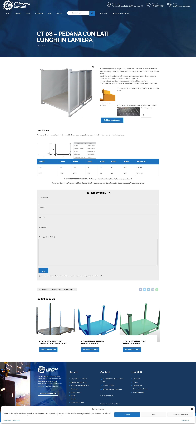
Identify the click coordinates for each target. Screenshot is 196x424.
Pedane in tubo (56, 289)
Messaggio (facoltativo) (46, 237)
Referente (41, 207)
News (49, 13)
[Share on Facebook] (140, 289)
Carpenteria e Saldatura (79, 379)
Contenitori (39, 13)
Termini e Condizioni (140, 389)
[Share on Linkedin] (148, 289)
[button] (192, 409)
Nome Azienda (43, 198)
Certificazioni (137, 385)
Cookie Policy (7, 420)
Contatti (59, 13)
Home (7, 13)
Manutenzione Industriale (80, 385)
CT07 (40, 167)
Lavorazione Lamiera (78, 382)
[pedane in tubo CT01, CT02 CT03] (98, 322)
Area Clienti (103, 13)
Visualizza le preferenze (180, 415)
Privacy (135, 382)
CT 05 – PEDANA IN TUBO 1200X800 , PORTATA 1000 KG (52, 342)
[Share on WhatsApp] (156, 289)
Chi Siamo (18, 13)
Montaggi (74, 389)
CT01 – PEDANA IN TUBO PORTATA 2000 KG (92, 342)
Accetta (127, 415)
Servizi (28, 13)
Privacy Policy (16, 420)
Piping (73, 395)
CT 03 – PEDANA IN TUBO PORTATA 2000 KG (134, 342)
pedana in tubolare (43, 289)
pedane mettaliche (69, 289)
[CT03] (56, 322)
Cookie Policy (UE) (77, 402)
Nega (153, 415)
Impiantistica (75, 392)
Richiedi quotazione (112, 120)
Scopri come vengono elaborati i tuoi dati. (89, 276)
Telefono (41, 217)
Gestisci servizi (185, 420)
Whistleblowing (138, 392)
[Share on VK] (152, 289)
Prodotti (74, 399)
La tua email (42, 227)
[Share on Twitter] (144, 289)
